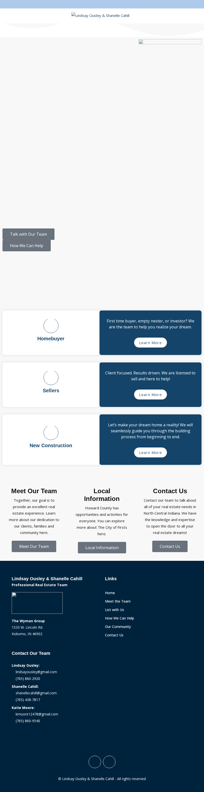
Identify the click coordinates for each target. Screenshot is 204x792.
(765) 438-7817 (27, 699)
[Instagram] (109, 762)
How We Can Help (119, 618)
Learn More (150, 342)
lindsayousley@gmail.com (35, 671)
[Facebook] (95, 762)
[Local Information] (102, 481)
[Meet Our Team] (34, 481)
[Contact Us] (170, 481)
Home (110, 592)
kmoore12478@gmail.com (36, 714)
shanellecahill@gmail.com (35, 693)
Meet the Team (118, 601)
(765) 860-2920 (27, 678)
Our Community (118, 626)
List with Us (114, 609)
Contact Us (170, 490)
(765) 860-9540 (27, 720)
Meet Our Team (34, 490)
